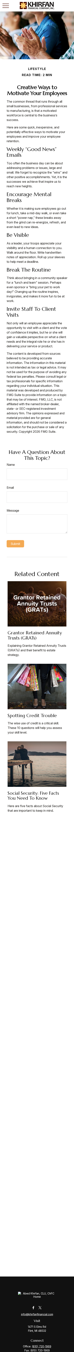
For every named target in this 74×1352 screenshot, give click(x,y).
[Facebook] (33, 1307)
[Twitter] (40, 1307)
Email (10, 487)
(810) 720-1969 (41, 1346)
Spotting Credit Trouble (32, 715)
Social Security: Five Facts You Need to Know (33, 795)
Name (11, 465)
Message (13, 510)
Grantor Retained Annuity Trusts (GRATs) (35, 635)
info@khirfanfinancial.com (37, 1314)
